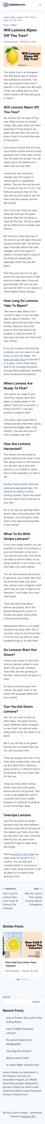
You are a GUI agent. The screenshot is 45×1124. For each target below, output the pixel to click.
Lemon (13, 25)
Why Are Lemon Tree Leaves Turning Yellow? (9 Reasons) (33, 897)
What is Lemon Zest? (17, 1058)
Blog (6, 25)
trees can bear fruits (15, 359)
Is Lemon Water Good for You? (22, 1065)
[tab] (17, 979)
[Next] (37, 954)
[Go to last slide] (7, 954)
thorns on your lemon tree (18, 487)
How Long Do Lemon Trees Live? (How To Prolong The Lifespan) (10, 899)
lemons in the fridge (23, 854)
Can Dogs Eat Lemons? (18, 1051)
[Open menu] (40, 4)
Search (6, 997)
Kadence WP (28, 1116)
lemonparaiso (12, 42)
